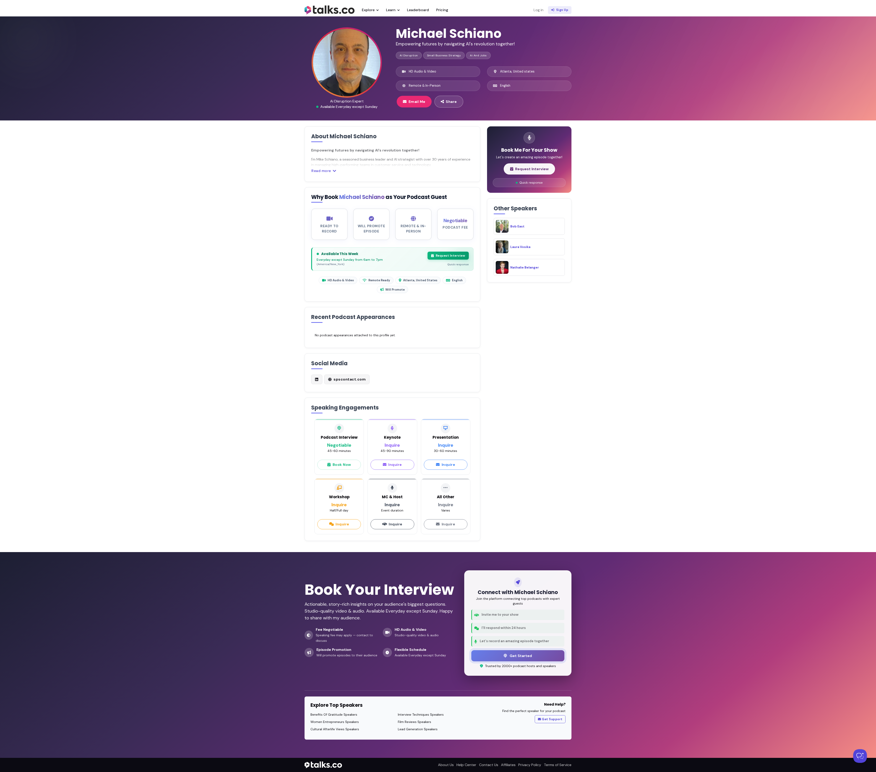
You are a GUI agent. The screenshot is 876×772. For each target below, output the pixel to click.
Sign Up (562, 10)
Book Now (342, 464)
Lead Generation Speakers (418, 729)
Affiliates (508, 764)
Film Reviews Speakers (414, 722)
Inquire (395, 464)
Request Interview (450, 256)
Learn (391, 10)
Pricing (442, 10)
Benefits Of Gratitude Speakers (333, 714)
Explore (368, 10)
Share (451, 101)
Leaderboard (418, 10)
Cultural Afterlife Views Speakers (334, 729)
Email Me (417, 101)
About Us (446, 764)
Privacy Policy (529, 764)
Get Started (520, 655)
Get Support (552, 719)
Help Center (466, 764)
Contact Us (488, 764)
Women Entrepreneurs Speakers (334, 722)
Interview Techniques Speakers (421, 714)
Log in (538, 10)
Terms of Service (557, 764)
